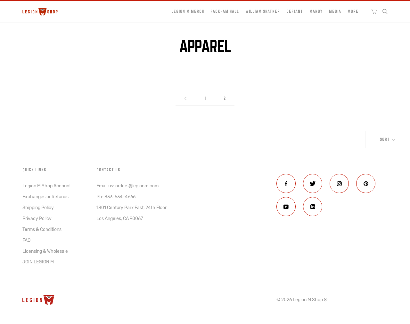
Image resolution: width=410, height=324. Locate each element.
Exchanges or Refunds (45, 197)
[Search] (385, 11)
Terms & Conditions (42, 229)
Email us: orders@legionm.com (127, 186)
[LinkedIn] (312, 206)
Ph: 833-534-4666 (115, 197)
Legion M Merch (187, 11)
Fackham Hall (224, 11)
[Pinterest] (365, 183)
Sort (385, 139)
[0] (374, 11)
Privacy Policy (37, 218)
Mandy (316, 11)
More (353, 11)
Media (335, 11)
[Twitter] (312, 183)
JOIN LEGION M (38, 262)
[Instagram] (339, 183)
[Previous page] (185, 98)
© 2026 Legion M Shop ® (302, 300)
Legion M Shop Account (46, 186)
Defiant (294, 11)
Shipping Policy (38, 207)
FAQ (26, 240)
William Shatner (262, 11)
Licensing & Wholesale (45, 251)
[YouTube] (286, 206)
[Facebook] (286, 183)
